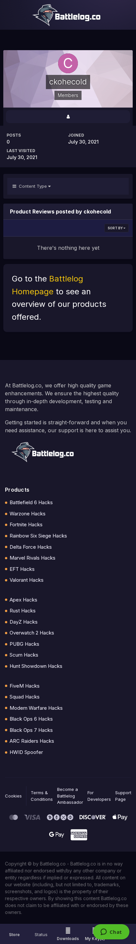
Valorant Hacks (27, 580)
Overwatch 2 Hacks (32, 633)
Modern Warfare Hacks (36, 708)
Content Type (32, 186)
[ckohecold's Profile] (68, 116)
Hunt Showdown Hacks (36, 666)
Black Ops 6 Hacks (31, 719)
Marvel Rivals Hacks (32, 558)
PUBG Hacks (24, 644)
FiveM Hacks (25, 686)
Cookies (13, 795)
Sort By (115, 228)
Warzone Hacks (28, 513)
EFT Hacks (22, 569)
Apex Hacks (23, 600)
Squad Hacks (25, 697)
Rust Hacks (23, 610)
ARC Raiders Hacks (32, 741)
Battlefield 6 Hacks (31, 502)
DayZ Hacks (24, 622)
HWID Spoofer (26, 752)
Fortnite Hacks (26, 524)
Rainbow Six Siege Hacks (38, 536)
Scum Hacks (24, 655)
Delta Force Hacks (31, 547)
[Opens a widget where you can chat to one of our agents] (111, 932)
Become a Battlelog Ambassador (70, 796)
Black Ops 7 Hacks (31, 730)
